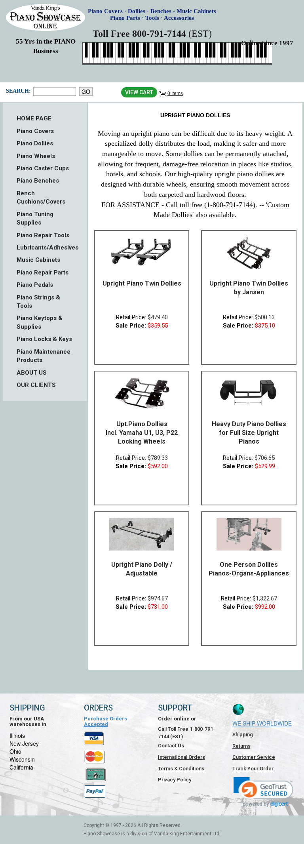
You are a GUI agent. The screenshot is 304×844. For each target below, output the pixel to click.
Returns (241, 746)
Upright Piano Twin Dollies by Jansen (248, 288)
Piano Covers (35, 131)
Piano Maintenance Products (43, 356)
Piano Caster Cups (43, 168)
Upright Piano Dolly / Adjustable (141, 569)
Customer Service (253, 757)
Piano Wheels (36, 156)
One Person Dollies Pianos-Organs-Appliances (249, 569)
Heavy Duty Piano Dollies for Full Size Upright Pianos (249, 432)
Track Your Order (253, 769)
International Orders (181, 757)
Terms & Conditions (181, 769)
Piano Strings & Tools (38, 301)
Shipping (242, 734)
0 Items (175, 93)
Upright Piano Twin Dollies (142, 283)
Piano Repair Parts (42, 272)
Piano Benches (38, 180)
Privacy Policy (174, 780)
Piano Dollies (35, 143)
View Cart (139, 92)
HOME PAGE (34, 118)
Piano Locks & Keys (44, 339)
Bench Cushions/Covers (41, 197)
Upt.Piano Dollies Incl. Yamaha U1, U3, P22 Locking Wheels (142, 432)
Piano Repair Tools (43, 235)
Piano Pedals (35, 284)
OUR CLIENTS (36, 385)
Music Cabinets (38, 259)
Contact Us (171, 746)
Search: (17, 91)
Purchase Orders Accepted (105, 721)
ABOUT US (32, 372)
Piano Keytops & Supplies (40, 322)
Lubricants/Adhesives (45, 247)
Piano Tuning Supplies (35, 218)
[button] (263, 792)
